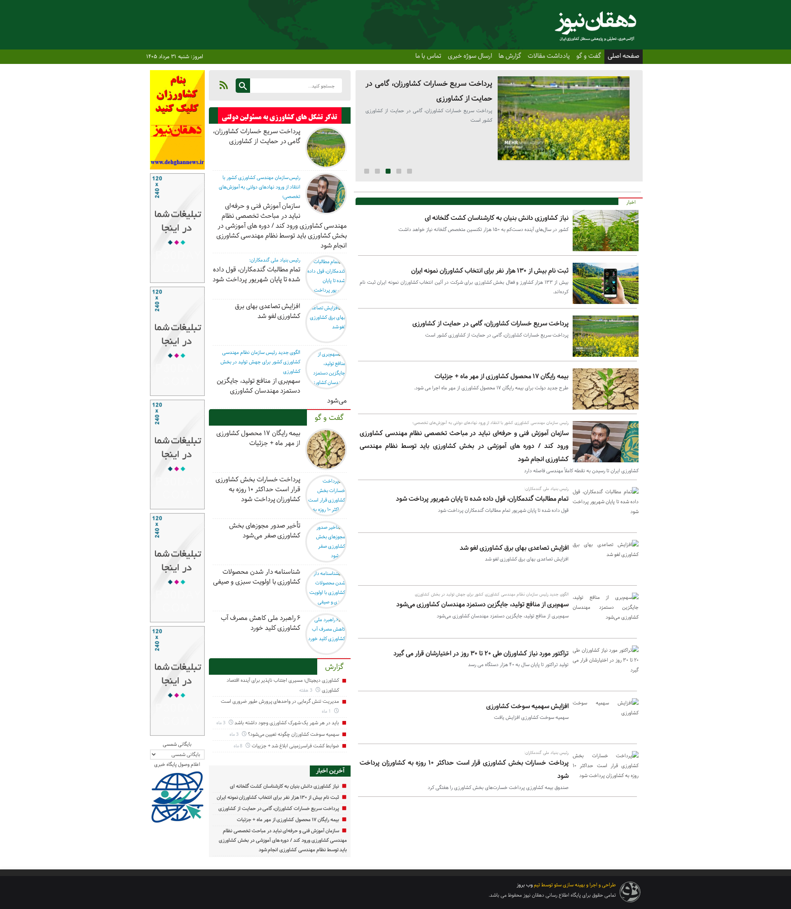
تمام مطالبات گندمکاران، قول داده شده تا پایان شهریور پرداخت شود (482, 499)
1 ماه (327, 711)
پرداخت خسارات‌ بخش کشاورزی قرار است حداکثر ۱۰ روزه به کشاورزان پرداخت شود (257, 489)
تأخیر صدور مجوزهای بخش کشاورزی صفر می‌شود (264, 530)
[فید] (223, 85)
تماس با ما (428, 56)
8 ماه (239, 745)
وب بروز (525, 885)
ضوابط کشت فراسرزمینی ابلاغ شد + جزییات (295, 746)
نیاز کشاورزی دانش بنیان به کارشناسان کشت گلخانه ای (497, 218)
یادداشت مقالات (549, 56)
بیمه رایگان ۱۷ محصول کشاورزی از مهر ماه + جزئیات (502, 376)
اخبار (631, 202)
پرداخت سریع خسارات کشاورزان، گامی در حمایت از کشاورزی (490, 323)
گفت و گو (588, 56)
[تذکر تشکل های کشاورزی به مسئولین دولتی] (280, 117)
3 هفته (306, 690)
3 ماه (221, 722)
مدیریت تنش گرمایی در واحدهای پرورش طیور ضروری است (280, 701)
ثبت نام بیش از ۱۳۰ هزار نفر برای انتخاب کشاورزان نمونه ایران (490, 271)
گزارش (334, 667)
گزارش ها (509, 56)
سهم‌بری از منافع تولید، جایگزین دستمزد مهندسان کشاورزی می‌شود (482, 604)
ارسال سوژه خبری (470, 56)
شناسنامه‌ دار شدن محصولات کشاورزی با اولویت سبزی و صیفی (256, 577)
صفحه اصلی (623, 56)
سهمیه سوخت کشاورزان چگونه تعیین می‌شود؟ (293, 734)
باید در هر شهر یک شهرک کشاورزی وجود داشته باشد (286, 723)
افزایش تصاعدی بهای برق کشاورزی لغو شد (514, 548)
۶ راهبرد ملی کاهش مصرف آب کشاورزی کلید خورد (260, 623)
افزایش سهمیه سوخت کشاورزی (527, 706)
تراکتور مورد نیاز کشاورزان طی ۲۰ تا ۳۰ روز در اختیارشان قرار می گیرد (481, 653)
